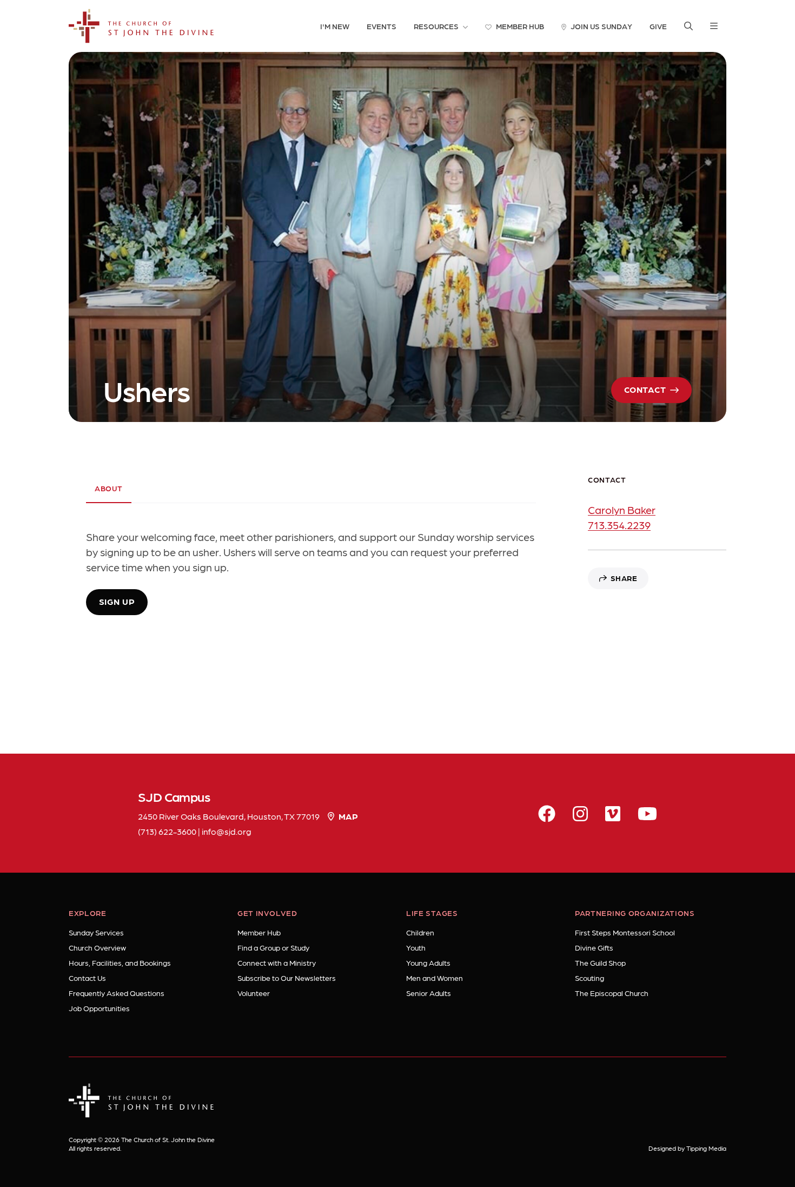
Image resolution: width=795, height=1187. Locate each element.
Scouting (589, 977)
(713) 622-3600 (167, 831)
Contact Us (87, 977)
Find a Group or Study (273, 947)
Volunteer (253, 993)
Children (420, 932)
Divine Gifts (594, 947)
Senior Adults (428, 993)
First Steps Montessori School (625, 932)
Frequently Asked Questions (116, 993)
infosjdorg (226, 831)
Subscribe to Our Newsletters (286, 977)
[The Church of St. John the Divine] (141, 26)
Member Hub (259, 932)
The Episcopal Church (611, 993)
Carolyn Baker (621, 510)
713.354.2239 (619, 525)
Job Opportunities (99, 1008)
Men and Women (434, 977)
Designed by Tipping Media (687, 1148)
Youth (416, 947)
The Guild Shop (600, 962)
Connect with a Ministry (276, 962)
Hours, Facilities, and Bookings (120, 962)
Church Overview (97, 947)
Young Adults (428, 962)
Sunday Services (96, 932)
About (109, 488)
